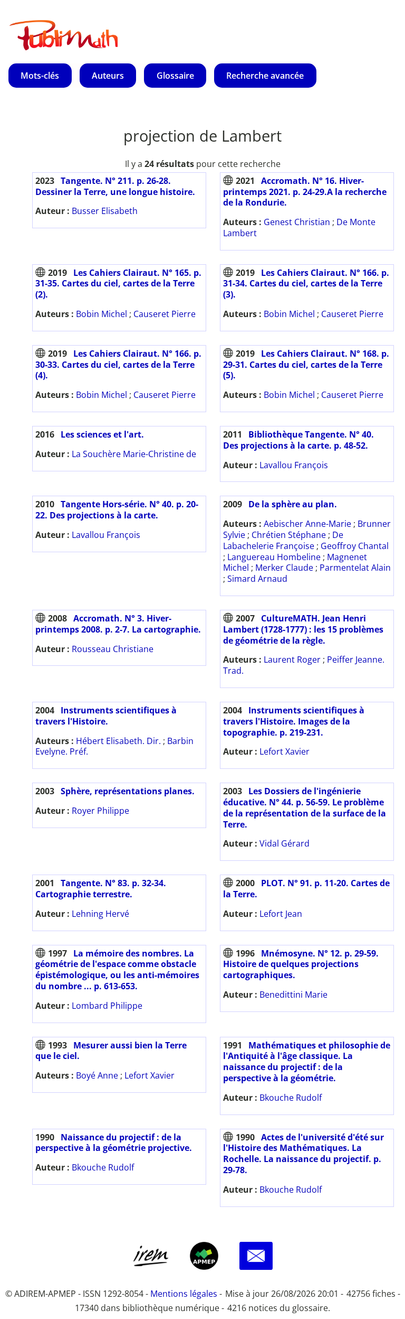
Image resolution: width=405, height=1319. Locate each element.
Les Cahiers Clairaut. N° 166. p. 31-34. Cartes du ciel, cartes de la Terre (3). (306, 284)
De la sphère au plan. (292, 504)
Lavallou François (293, 465)
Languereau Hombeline (274, 557)
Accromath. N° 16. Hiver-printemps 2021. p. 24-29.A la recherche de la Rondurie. (305, 192)
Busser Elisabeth (105, 211)
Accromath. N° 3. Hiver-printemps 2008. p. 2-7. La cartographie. (118, 623)
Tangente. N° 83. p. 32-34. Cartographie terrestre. (100, 888)
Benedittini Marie (293, 994)
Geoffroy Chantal (355, 546)
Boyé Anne (97, 1075)
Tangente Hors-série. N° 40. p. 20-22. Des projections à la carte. (116, 509)
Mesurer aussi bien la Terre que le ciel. (111, 1050)
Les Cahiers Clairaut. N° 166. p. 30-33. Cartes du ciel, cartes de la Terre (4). (118, 365)
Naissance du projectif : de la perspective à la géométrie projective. (113, 1142)
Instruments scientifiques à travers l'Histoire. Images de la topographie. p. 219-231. (293, 721)
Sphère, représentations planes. (128, 791)
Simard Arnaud (257, 578)
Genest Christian (297, 222)
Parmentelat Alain (355, 567)
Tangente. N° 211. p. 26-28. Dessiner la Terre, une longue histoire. (115, 186)
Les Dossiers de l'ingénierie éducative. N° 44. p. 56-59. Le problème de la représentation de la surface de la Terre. (304, 807)
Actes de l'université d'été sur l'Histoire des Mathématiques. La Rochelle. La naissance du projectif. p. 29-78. (303, 1153)
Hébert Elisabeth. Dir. (118, 741)
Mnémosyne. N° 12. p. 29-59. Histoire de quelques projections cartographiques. (301, 964)
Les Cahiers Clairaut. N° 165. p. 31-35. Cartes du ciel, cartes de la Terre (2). (118, 284)
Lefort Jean (280, 913)
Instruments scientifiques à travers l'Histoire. (106, 715)
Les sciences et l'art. (102, 434)
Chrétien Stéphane (289, 535)
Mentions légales (183, 1293)
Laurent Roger (292, 659)
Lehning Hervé (100, 913)
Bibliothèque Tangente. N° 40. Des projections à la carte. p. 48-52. (298, 440)
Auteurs (108, 75)
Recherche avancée (265, 75)
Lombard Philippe (107, 1005)
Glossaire (175, 75)
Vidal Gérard (284, 843)
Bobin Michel (101, 314)
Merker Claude (284, 567)
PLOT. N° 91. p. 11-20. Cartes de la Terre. (306, 888)
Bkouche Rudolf (290, 1097)
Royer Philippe (100, 810)
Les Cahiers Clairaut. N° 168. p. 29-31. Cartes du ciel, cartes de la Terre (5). (306, 365)
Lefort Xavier (284, 751)
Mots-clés (40, 75)
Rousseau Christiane (112, 649)
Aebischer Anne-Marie (307, 524)
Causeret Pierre (164, 314)
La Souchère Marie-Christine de (134, 454)
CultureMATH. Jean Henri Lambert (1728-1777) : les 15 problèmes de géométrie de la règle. (303, 629)
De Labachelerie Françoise (283, 540)
